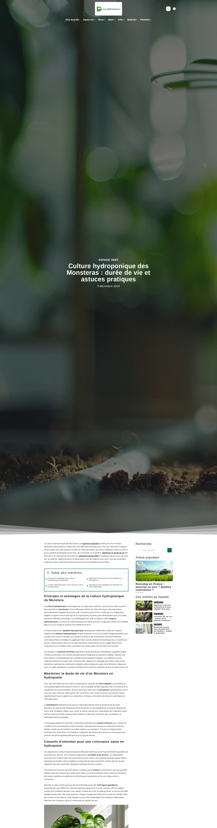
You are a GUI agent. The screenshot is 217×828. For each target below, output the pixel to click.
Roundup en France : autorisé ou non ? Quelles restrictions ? (153, 586)
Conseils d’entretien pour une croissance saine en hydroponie (65, 586)
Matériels (158, 624)
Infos (140, 563)
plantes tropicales (91, 543)
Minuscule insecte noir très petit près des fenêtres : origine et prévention (163, 630)
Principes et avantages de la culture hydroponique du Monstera (61, 579)
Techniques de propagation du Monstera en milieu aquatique (105, 586)
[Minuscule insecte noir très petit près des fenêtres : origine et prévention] (144, 629)
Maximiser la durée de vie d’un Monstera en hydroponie (105, 579)
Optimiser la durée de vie (113, 553)
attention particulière (89, 556)
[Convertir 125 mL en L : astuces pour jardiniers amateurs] (144, 617)
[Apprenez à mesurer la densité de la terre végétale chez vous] (144, 606)
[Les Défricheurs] (108, 9)
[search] (168, 8)
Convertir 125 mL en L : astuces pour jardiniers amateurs (163, 618)
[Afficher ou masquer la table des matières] (104, 573)
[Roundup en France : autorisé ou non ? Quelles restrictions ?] (154, 571)
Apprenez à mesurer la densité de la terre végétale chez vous (162, 607)
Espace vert (108, 259)
